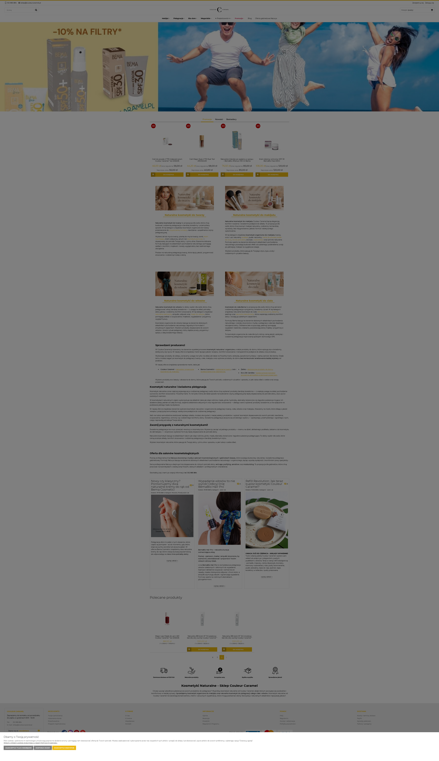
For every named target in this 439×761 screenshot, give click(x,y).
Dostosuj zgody (43, 748)
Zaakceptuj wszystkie (64, 748)
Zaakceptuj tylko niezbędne (18, 748)
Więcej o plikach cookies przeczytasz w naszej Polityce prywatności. (30, 743)
